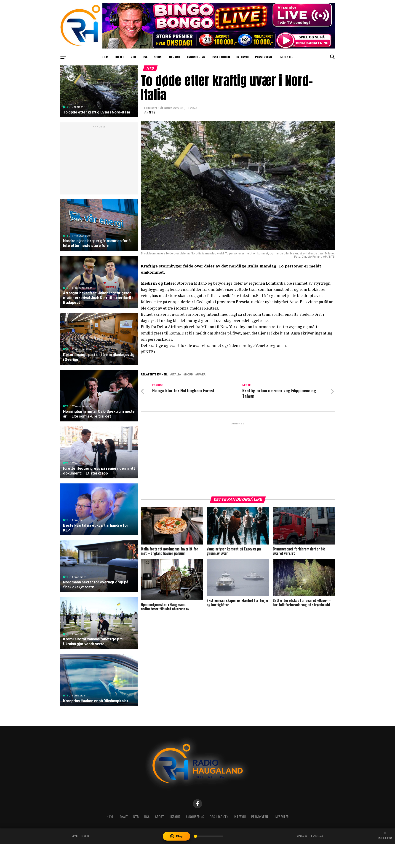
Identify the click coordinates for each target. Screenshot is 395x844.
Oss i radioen (220, 56)
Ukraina (174, 56)
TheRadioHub (385, 837)
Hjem (105, 56)
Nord (189, 374)
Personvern (263, 56)
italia (176, 374)
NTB (133, 56)
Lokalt (119, 56)
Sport (158, 56)
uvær (201, 374)
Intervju (242, 56)
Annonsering (196, 56)
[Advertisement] (99, 161)
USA (144, 56)
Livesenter (286, 56)
